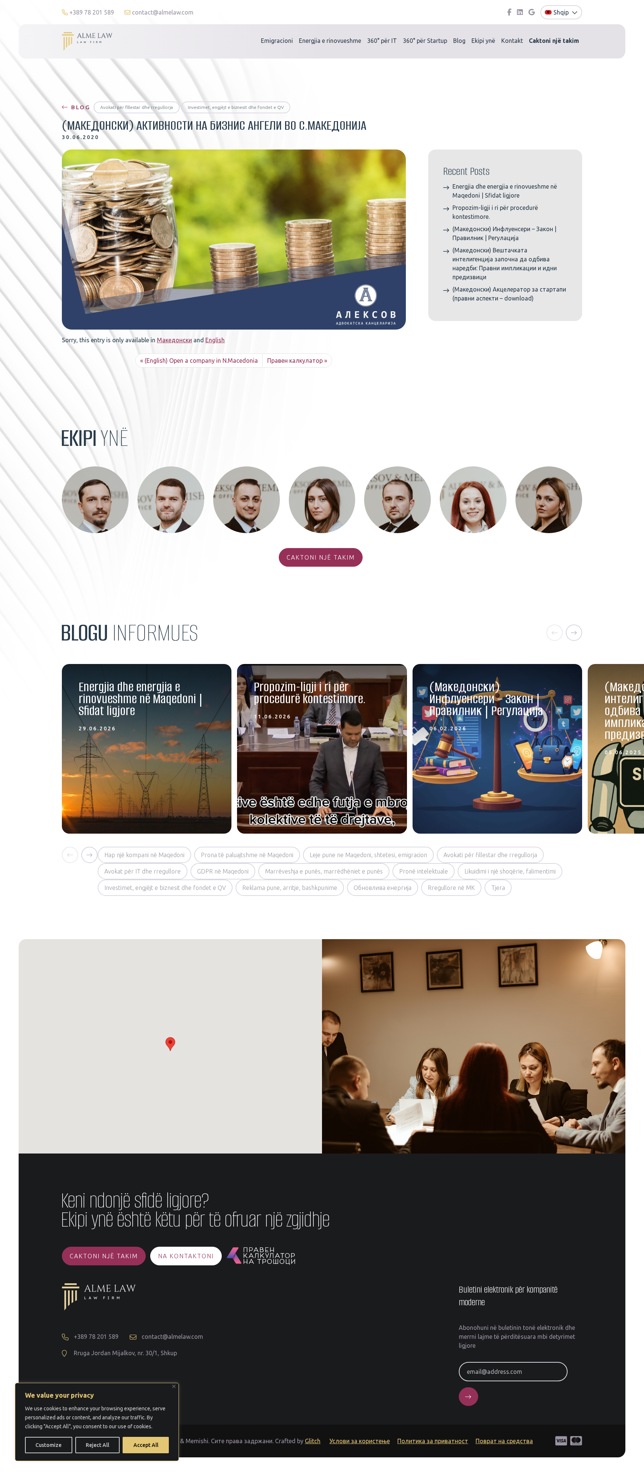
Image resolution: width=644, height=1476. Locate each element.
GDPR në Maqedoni (223, 871)
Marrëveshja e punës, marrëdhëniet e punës (324, 871)
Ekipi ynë (483, 40)
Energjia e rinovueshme (330, 40)
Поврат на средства (504, 1441)
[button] (554, 632)
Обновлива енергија (382, 887)
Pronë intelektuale (423, 871)
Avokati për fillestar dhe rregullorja (136, 107)
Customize (48, 1445)
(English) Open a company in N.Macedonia (201, 360)
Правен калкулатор (295, 360)
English (215, 340)
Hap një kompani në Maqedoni (144, 855)
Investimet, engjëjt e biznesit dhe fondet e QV (236, 107)
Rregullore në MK (451, 887)
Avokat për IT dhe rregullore (142, 871)
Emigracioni (277, 40)
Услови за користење (359, 1441)
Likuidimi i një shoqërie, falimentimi (510, 871)
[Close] (174, 1386)
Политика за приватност (432, 1441)
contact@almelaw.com (161, 12)
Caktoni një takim (321, 557)
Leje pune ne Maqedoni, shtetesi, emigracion (368, 855)
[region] (97, 1422)
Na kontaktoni (186, 1256)
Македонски (174, 340)
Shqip (561, 12)
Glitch (313, 1441)
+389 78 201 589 (92, 12)
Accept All (145, 1445)
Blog (459, 40)
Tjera (498, 887)
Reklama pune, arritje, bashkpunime (289, 887)
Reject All (97, 1445)
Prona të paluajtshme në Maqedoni (247, 855)
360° (382, 40)
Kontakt (512, 40)
